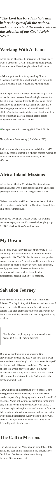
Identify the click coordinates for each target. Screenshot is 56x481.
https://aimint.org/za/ (15, 208)
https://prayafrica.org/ (28, 226)
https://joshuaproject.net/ (15, 458)
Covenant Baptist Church (13, 80)
